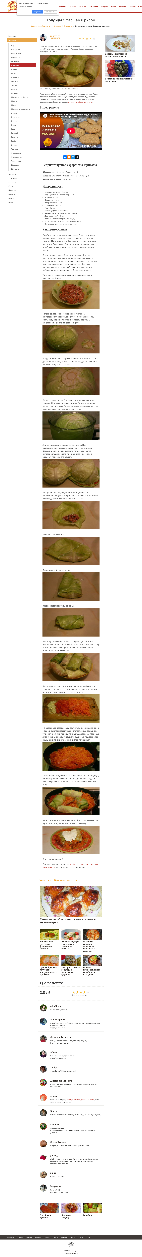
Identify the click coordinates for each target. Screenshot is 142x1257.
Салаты (132, 6)
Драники (15, 77)
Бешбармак (16, 53)
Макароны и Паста (19, 97)
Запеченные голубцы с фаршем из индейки (46, 945)
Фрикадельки (17, 157)
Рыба (13, 141)
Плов (13, 125)
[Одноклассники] (69, 157)
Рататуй (14, 133)
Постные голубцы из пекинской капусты (116, 55)
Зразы (14, 85)
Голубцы (88, 1215)
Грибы (14, 69)
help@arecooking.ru (71, 1253)
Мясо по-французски (20, 109)
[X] (77, 157)
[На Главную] (71, 1244)
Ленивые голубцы (66, 1216)
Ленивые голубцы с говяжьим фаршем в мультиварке (68, 921)
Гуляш (13, 73)
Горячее (72, 6)
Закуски (104, 6)
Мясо (13, 105)
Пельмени (15, 117)
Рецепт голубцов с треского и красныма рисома (70, 945)
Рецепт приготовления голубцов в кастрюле (91, 971)
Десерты (83, 6)
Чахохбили (16, 161)
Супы (10, 202)
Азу (12, 45)
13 (87, 35)
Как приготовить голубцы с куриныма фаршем (70, 971)
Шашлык (15, 165)
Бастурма (15, 49)
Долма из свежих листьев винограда (119, 80)
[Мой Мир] (73, 157)
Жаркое (14, 81)
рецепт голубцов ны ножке (80, 102)
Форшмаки (16, 153)
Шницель (15, 169)
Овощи (14, 113)
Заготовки (93, 6)
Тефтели (14, 149)
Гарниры (15, 61)
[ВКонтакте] (65, 157)
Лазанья (14, 93)
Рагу (13, 129)
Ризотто (14, 137)
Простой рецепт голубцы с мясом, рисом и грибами (48, 971)
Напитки (122, 6)
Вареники (15, 57)
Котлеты (14, 89)
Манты (14, 101)
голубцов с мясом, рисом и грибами (80, 1099)
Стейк (14, 145)
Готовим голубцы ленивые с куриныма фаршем (89, 946)
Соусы (11, 198)
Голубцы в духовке (45, 1216)
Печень (14, 121)
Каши (113, 6)
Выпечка (62, 6)
